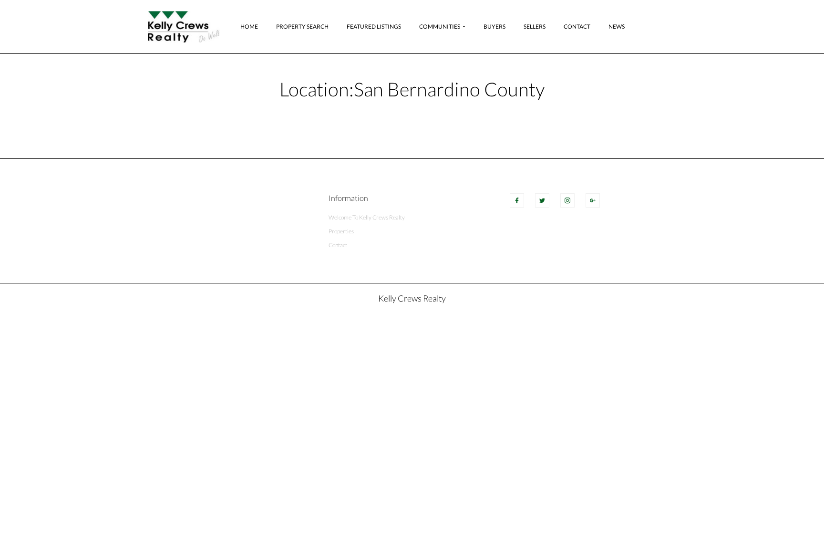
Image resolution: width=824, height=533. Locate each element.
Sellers (535, 26)
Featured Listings (374, 26)
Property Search (302, 26)
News (616, 26)
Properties (341, 231)
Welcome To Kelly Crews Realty (367, 217)
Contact (577, 26)
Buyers (494, 26)
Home (249, 26)
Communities (439, 26)
